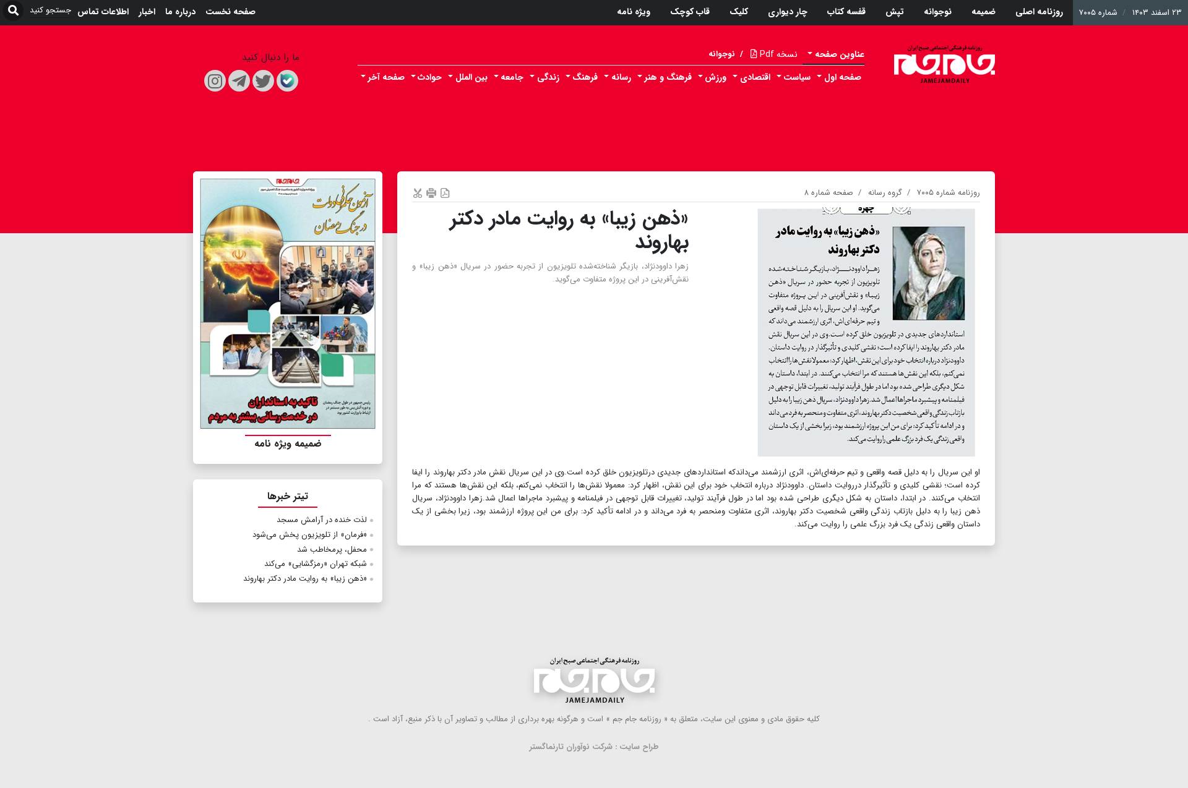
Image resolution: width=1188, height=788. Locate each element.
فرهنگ (585, 77)
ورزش (715, 77)
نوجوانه (938, 12)
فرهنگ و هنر (668, 77)
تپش (894, 12)
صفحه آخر (386, 77)
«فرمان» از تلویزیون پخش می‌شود (309, 534)
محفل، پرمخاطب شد (332, 549)
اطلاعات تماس (103, 12)
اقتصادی (755, 77)
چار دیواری (787, 12)
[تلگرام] (239, 81)
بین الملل (471, 77)
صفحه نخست (230, 12)
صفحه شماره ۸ (828, 192)
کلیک (739, 12)
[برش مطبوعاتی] (417, 192)
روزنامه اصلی (1039, 12)
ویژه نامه (633, 12)
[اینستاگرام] (215, 81)
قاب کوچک (690, 12)
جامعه (512, 77)
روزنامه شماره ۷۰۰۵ (948, 192)
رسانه (621, 77)
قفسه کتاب (846, 12)
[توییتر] (263, 81)
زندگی (548, 77)
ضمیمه (983, 12)
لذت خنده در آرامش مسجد (322, 519)
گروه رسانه (885, 192)
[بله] (287, 81)
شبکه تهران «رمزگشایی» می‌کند (315, 563)
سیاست (797, 77)
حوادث (430, 77)
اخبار (147, 12)
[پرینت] (431, 192)
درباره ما (180, 12)
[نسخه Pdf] (444, 192)
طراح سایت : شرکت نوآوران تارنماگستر (594, 746)
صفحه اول (842, 77)
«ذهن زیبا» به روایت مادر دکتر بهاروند (305, 578)
